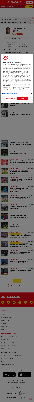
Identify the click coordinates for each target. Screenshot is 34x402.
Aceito (22, 98)
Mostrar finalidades (10, 98)
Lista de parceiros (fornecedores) (10, 93)
